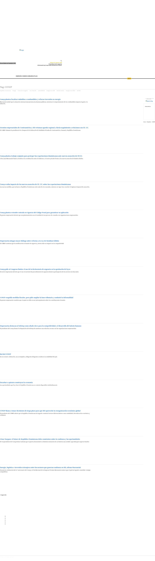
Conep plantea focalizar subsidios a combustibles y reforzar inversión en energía (30, 99)
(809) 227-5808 (4, 533)
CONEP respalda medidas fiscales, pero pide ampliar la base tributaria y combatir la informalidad (36, 297)
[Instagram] (145, 111)
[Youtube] (11, 552)
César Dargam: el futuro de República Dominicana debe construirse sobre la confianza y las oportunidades (40, 439)
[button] (61, 60)
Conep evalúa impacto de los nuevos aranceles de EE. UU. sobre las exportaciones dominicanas (35, 184)
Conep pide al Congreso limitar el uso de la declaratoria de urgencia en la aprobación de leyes (35, 269)
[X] (145, 116)
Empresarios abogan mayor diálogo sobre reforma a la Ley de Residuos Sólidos (29, 241)
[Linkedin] (145, 114)
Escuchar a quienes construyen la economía (16, 382)
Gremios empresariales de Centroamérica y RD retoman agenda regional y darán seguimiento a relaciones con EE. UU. (44, 127)
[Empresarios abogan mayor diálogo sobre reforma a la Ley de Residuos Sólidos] (118, 252)
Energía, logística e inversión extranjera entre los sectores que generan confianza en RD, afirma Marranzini (40, 467)
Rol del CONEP (5, 354)
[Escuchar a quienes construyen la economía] (118, 394)
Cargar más (3, 495)
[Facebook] (145, 109)
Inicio (144, 121)
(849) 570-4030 (4, 535)
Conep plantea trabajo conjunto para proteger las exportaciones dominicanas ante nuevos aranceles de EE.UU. (41, 156)
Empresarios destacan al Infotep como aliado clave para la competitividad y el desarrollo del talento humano (40, 326)
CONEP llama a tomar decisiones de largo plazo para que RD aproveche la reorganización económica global (40, 411)
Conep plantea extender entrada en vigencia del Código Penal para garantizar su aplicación (34, 212)
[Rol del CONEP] (118, 365)
